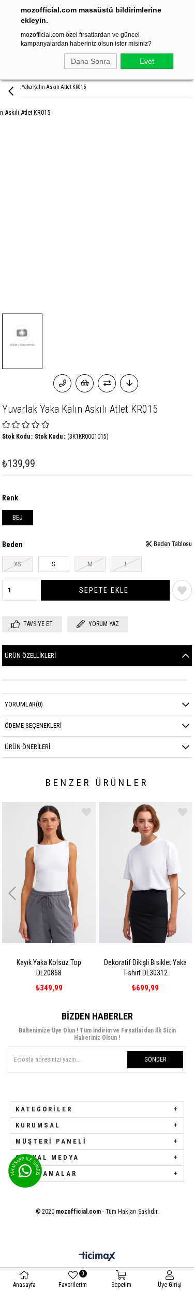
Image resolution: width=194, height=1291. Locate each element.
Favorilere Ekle (27, 812)
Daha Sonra (90, 61)
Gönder (155, 1059)
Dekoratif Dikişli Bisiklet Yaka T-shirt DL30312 (86, 967)
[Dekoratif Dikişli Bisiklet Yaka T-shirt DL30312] (86, 872)
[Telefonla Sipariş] (62, 383)
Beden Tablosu (172, 544)
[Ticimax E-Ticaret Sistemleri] (97, 1257)
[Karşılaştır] (107, 383)
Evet (147, 61)
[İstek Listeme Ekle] (85, 383)
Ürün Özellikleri (30, 655)
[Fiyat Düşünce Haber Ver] (129, 383)
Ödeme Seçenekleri (33, 725)
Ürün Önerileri (27, 747)
